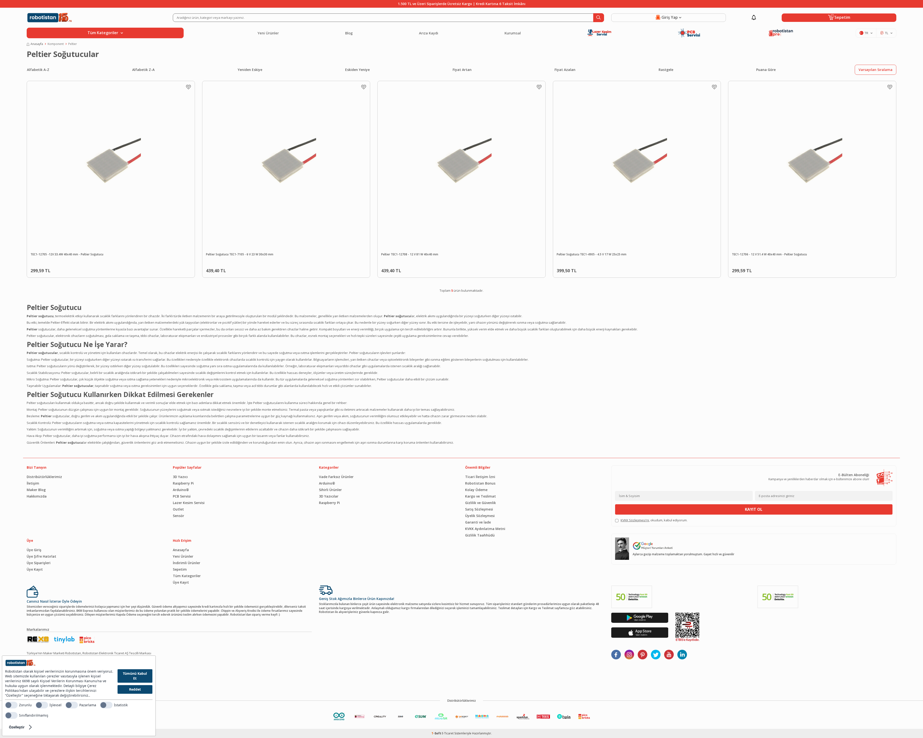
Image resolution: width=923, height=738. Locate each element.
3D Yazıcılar (328, 496)
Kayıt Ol (753, 509)
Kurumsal (513, 33)
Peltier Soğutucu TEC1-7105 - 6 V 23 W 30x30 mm (239, 254)
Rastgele (666, 69)
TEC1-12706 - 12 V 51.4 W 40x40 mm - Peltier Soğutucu (769, 254)
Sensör (178, 515)
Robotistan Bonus (480, 483)
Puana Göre (766, 69)
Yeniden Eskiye (250, 69)
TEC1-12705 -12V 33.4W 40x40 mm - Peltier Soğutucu (67, 254)
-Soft (436, 733)
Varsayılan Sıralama (875, 69)
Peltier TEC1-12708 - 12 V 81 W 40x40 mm (409, 254)
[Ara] (598, 17)
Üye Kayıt (35, 569)
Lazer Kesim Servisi (189, 502)
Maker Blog (36, 489)
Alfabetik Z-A (143, 69)
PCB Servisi (182, 496)
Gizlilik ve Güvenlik (480, 502)
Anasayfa (37, 44)
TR (866, 33)
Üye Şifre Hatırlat (41, 556)
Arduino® (181, 489)
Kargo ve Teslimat (480, 496)
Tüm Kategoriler (187, 576)
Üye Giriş (34, 550)
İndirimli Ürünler (186, 563)
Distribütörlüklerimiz (44, 476)
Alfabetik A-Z (38, 69)
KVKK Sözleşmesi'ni (635, 520)
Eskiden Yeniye (357, 69)
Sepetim (180, 569)
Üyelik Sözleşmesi (480, 515)
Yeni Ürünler (268, 33)
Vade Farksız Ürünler (336, 476)
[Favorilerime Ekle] (188, 87)
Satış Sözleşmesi (479, 509)
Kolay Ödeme (476, 489)
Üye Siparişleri (38, 563)
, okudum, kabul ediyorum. (654, 520)
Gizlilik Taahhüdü (480, 535)
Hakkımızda (37, 496)
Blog (349, 33)
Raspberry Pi (183, 483)
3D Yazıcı (180, 476)
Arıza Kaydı (428, 33)
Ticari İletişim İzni (480, 476)
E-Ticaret (448, 733)
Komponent (56, 44)
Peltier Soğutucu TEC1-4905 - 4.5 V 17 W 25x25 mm (591, 254)
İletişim (33, 483)
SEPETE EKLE (121, 269)
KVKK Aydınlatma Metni (485, 528)
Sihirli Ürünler (330, 489)
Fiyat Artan (462, 69)
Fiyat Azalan (565, 69)
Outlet (178, 509)
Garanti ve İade (478, 522)
